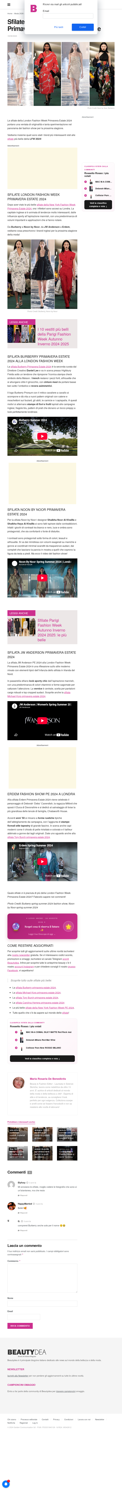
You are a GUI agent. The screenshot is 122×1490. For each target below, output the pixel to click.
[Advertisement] (42, 168)
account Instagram (24, 966)
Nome (10, 1298)
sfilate (10, 138)
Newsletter (99, 1419)
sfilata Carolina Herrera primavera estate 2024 (40, 1002)
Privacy (56, 1419)
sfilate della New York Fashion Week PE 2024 (49, 1007)
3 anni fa (32, 1182)
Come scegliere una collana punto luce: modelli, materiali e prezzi (17, 1132)
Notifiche (11, 1422)
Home (9, 13)
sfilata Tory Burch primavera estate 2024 (28, 837)
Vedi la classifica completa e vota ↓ (42, 1058)
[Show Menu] (8, 4)
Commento (14, 1260)
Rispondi (23, 1195)
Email (10, 1311)
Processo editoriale (29, 1419)
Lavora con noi (84, 1419)
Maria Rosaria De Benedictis (48, 1079)
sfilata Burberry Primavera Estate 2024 (31, 366)
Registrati (24, 1422)
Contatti (45, 1419)
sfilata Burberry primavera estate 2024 (36, 987)
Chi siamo (11, 1419)
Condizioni (68, 1419)
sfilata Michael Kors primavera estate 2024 (38, 992)
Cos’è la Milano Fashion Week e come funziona (66, 1154)
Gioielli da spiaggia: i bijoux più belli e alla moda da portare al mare (42, 1132)
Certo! (82, 27)
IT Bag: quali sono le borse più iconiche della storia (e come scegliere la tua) (67, 1132)
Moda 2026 (19, 13)
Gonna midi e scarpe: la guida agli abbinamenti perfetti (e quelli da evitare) (42, 1151)
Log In (35, 1422)
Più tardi (58, 27)
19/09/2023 (12, 35)
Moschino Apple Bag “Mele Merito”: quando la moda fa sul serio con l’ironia (17, 1151)
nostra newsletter (21, 955)
